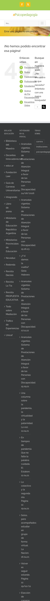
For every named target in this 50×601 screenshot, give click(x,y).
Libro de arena (9, 207)
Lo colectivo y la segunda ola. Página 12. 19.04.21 (25, 495)
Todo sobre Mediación (10, 310)
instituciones (42, 146)
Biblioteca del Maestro (10, 145)
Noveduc (10, 258)
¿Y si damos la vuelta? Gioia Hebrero (25, 265)
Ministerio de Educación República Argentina (10, 226)
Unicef (9, 335)
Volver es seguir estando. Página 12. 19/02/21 (25, 575)
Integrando (10, 197)
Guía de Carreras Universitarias (10, 187)
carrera (39, 141)
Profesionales (30, 81)
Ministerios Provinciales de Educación (10, 246)
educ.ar (10, 165)
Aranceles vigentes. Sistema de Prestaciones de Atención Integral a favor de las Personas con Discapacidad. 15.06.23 (25, 224)
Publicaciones (30, 77)
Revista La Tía (10, 283)
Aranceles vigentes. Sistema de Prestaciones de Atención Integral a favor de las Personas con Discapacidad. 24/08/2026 (25, 168)
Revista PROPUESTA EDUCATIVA (10, 296)
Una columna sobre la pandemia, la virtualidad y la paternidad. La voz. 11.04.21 (25, 412)
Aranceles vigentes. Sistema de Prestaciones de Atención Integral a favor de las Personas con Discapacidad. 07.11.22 (25, 306)
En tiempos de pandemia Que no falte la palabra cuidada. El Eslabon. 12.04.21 (25, 456)
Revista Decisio (10, 273)
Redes (27, 72)
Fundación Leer (10, 174)
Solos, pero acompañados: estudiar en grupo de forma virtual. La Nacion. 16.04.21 (25, 536)
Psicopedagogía (31, 67)
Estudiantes (29, 86)
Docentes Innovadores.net (10, 157)
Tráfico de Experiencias (10, 325)
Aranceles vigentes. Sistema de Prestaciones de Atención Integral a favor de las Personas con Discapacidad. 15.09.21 (25, 362)
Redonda (10, 264)
